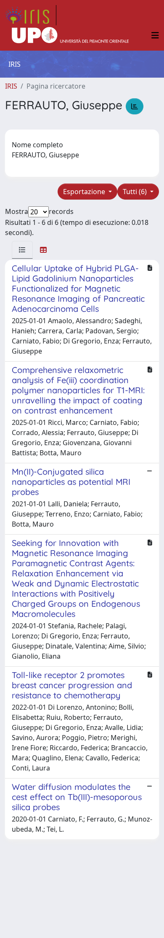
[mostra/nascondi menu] (155, 35)
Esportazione (85, 191)
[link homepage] (30, 15)
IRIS (11, 86)
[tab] (22, 250)
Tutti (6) (135, 191)
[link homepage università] (70, 35)
